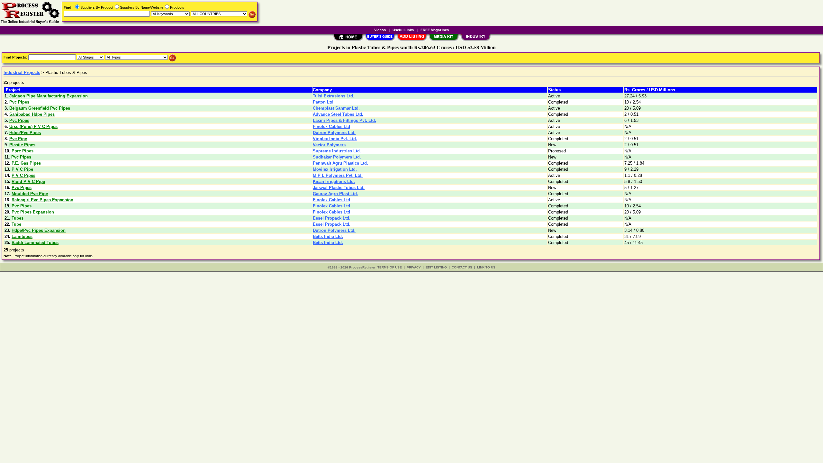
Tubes (17, 218)
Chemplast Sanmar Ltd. (336, 108)
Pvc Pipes (19, 102)
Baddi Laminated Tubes (35, 242)
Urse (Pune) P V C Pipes (33, 126)
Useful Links (403, 30)
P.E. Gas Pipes (26, 163)
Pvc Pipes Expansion (33, 212)
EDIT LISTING (436, 267)
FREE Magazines (435, 30)
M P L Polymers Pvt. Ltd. (338, 175)
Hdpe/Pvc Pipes (25, 132)
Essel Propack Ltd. (331, 218)
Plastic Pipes (22, 144)
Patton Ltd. (324, 102)
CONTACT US (462, 267)
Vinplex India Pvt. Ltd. (335, 138)
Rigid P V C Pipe (28, 181)
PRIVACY (414, 267)
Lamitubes (22, 236)
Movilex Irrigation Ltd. (335, 169)
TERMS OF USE (389, 267)
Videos (380, 30)
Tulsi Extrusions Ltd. (333, 96)
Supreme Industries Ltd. (337, 151)
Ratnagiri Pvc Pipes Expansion (42, 199)
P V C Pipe (22, 169)
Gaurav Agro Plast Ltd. (335, 193)
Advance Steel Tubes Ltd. (338, 114)
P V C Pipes (23, 175)
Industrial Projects (22, 72)
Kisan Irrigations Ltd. (334, 181)
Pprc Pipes (22, 151)
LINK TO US (486, 267)
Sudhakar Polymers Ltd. (337, 157)
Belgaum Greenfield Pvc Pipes (39, 108)
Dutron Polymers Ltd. (334, 132)
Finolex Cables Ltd (331, 126)
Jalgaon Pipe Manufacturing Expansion (48, 96)
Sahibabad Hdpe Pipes (32, 114)
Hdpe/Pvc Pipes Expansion (39, 230)
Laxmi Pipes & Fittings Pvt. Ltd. (344, 120)
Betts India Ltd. (328, 236)
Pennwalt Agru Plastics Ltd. (340, 163)
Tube (16, 224)
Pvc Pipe (18, 138)
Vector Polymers (329, 144)
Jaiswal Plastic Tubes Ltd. (339, 187)
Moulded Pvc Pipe (30, 193)
